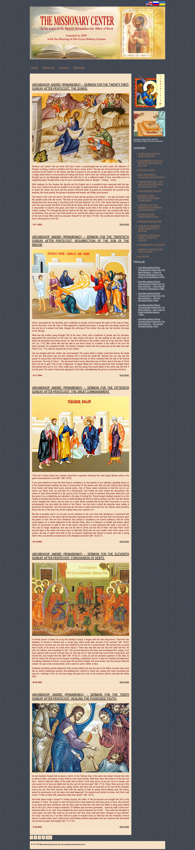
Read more (124, 224)
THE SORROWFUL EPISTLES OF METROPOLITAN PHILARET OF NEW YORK (150, 163)
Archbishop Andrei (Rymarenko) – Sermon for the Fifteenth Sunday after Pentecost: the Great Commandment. (80, 390)
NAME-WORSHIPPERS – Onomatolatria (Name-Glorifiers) (151, 176)
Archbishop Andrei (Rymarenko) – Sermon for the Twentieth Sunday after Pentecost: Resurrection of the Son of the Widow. (80, 241)
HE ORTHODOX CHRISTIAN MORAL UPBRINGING (148, 155)
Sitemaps (79, 68)
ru (156, 3)
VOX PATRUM (143, 256)
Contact (64, 68)
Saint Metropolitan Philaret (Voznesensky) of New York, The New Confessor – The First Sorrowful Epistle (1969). (151, 297)
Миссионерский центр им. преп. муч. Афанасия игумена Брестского (62, 844)
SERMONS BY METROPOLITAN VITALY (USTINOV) (150, 250)
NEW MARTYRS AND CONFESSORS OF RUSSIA (148, 215)
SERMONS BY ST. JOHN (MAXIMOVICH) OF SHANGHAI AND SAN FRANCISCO (150, 207)
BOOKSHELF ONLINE (146, 170)
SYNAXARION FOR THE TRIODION (151, 245)
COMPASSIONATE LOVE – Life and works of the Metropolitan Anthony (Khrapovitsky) (150, 184)
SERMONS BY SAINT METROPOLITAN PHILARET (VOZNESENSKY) (149, 198)
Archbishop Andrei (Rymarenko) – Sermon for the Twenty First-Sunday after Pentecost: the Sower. (80, 86)
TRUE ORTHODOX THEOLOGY (150, 191)
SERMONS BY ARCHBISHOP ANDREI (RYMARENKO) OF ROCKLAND (149, 228)
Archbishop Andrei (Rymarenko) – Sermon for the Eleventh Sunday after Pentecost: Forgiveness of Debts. (80, 556)
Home (34, 68)
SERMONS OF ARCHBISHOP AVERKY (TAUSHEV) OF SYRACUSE (149, 237)
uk (162, 3)
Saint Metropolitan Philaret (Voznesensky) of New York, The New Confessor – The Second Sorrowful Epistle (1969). (151, 323)
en (149, 3)
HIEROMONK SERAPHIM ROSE (150, 221)
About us (48, 68)
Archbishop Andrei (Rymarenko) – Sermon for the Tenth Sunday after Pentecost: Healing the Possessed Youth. (80, 696)
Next (49, 837)
